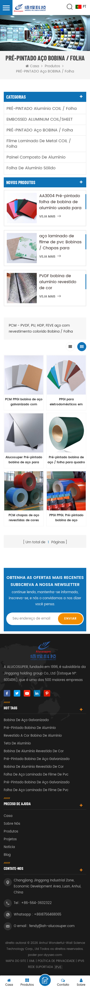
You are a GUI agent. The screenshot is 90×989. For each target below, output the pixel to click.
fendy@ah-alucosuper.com (51, 926)
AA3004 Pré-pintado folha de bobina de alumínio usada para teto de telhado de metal (60, 202)
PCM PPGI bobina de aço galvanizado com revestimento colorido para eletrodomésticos (23, 402)
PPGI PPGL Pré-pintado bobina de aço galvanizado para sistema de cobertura (66, 518)
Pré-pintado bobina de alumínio (30, 728)
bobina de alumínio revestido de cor (34, 751)
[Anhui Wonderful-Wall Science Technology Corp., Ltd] (30, 8)
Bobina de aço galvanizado (26, 720)
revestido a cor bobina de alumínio (33, 735)
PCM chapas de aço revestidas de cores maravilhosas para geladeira (23, 518)
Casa (34, 66)
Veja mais (47, 216)
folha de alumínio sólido (31, 168)
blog (7, 855)
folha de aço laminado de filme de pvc (36, 774)
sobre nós (12, 823)
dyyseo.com (53, 955)
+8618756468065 (47, 914)
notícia (9, 847)
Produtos (52, 66)
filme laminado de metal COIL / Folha (38, 144)
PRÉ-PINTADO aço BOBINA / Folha (39, 130)
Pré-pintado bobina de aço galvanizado (37, 759)
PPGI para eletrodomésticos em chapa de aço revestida (66, 402)
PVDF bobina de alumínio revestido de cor (57, 282)
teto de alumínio (17, 743)
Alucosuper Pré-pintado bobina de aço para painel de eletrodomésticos (24, 460)
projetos (10, 839)
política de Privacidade (56, 961)
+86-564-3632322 (36, 903)
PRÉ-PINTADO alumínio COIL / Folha (41, 108)
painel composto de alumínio (36, 157)
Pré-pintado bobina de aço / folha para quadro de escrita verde (66, 460)
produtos (11, 831)
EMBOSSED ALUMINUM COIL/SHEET (39, 119)
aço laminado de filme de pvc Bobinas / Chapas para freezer (60, 242)
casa (8, 816)
